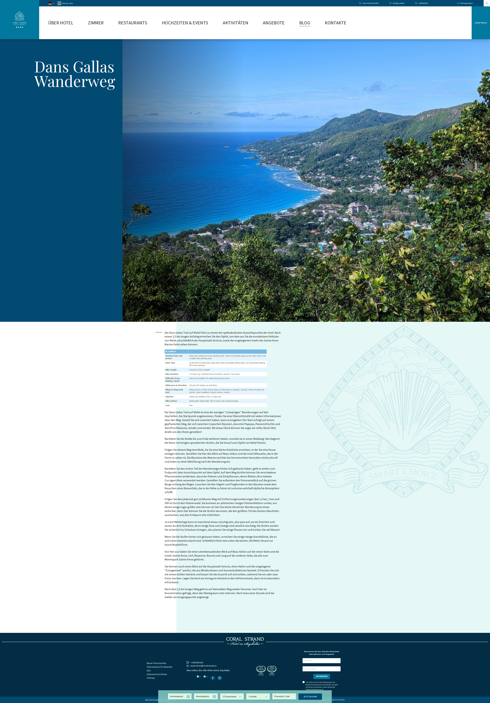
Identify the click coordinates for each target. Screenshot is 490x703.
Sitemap (151, 677)
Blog (304, 23)
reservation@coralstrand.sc (203, 665)
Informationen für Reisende (159, 667)
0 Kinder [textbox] (253, 696)
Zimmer (96, 23)
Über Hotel (60, 23)
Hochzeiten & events (185, 23)
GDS (149, 670)
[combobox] (232, 696)
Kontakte (335, 23)
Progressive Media (337, 700)
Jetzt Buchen (310, 696)
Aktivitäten (235, 23)
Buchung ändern (467, 3)
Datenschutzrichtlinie (157, 674)
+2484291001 (423, 3)
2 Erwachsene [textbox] (229, 696)
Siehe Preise (481, 22)
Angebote (274, 23)
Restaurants (132, 23)
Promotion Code (282, 696)
